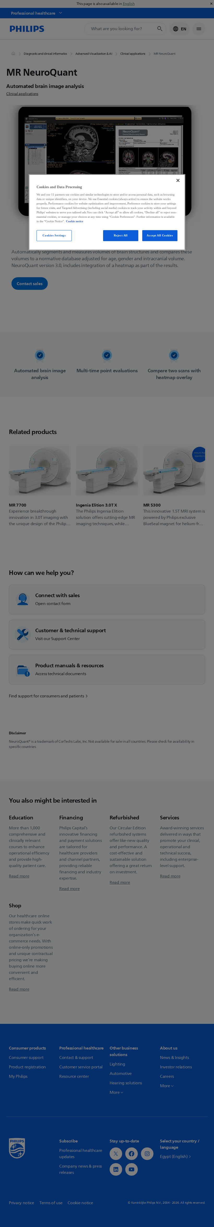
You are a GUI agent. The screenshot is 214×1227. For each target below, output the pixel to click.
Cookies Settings (54, 235)
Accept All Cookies (160, 235)
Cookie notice (74, 221)
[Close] (178, 180)
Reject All (121, 235)
